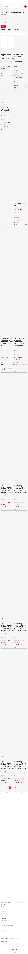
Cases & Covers (4, 916)
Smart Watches (4, 909)
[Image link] (14, 846)
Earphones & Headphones (7, 925)
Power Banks (4, 928)
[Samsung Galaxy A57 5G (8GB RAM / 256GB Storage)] (20, 701)
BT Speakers (4, 914)
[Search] (25, 6)
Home (2, 12)
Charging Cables (5, 923)
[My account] (26, 2)
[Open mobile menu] (1, 2)
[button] (18, 782)
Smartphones (4, 920)
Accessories (4, 906)
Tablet (2, 911)
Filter (4, 26)
